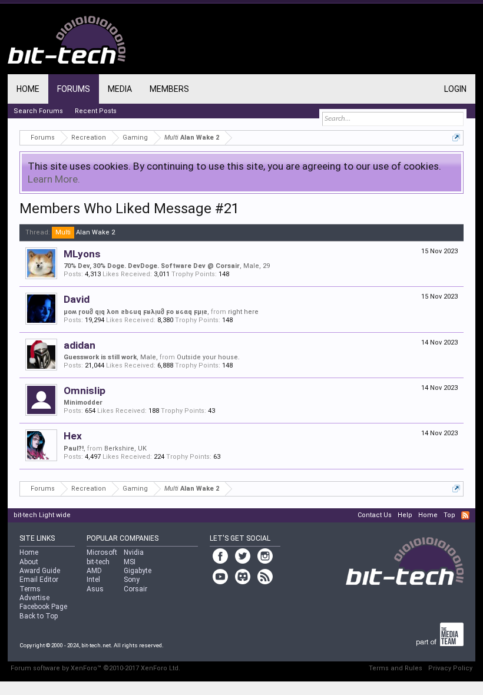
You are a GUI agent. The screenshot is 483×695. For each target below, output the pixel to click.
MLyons (82, 254)
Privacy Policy (450, 668)
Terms (30, 589)
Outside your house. (208, 357)
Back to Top (38, 616)
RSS (465, 515)
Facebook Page (43, 607)
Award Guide (39, 571)
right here (243, 312)
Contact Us (375, 515)
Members (169, 89)
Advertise (34, 598)
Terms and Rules (395, 668)
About (28, 562)
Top (449, 515)
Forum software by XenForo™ (95, 668)
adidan (79, 345)
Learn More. (54, 179)
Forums (73, 89)
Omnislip (84, 390)
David (77, 299)
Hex (73, 436)
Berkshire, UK (125, 448)
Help (405, 515)
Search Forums (38, 111)
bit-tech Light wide (42, 515)
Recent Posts (96, 111)
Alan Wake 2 (85, 232)
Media (120, 89)
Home (27, 89)
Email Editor (38, 579)
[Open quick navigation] (456, 137)
